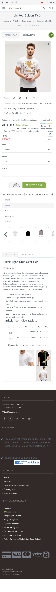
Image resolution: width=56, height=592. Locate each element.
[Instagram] (12, 2)
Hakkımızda (9, 482)
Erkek (7, 205)
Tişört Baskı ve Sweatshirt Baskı (17, 485)
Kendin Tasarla (16, 185)
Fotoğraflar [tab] (11, 35)
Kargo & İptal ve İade (12, 516)
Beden (4, 157)
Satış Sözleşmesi (11, 520)
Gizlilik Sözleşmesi (11, 527)
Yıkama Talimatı (10, 493)
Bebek (7, 211)
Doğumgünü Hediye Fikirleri (17, 113)
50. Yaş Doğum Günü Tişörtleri (37, 103)
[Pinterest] (16, 2)
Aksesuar (9, 216)
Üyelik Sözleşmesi (11, 524)
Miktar (4, 168)
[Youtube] (29, 418)
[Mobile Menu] (3, 8)
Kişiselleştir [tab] (29, 35)
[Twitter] (7, 2)
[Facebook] (2, 2)
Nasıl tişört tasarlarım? (13, 535)
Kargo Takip (11, 512)
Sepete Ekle (36, 185)
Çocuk (8, 222)
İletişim (6, 478)
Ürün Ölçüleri (9, 489)
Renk (4, 145)
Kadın (7, 200)
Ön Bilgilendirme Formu (13, 531)
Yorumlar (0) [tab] (26, 255)
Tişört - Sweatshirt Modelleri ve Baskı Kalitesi (22, 539)
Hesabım (7, 508)
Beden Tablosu (22, 125)
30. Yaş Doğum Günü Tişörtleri (19, 108)
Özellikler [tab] (10, 255)
